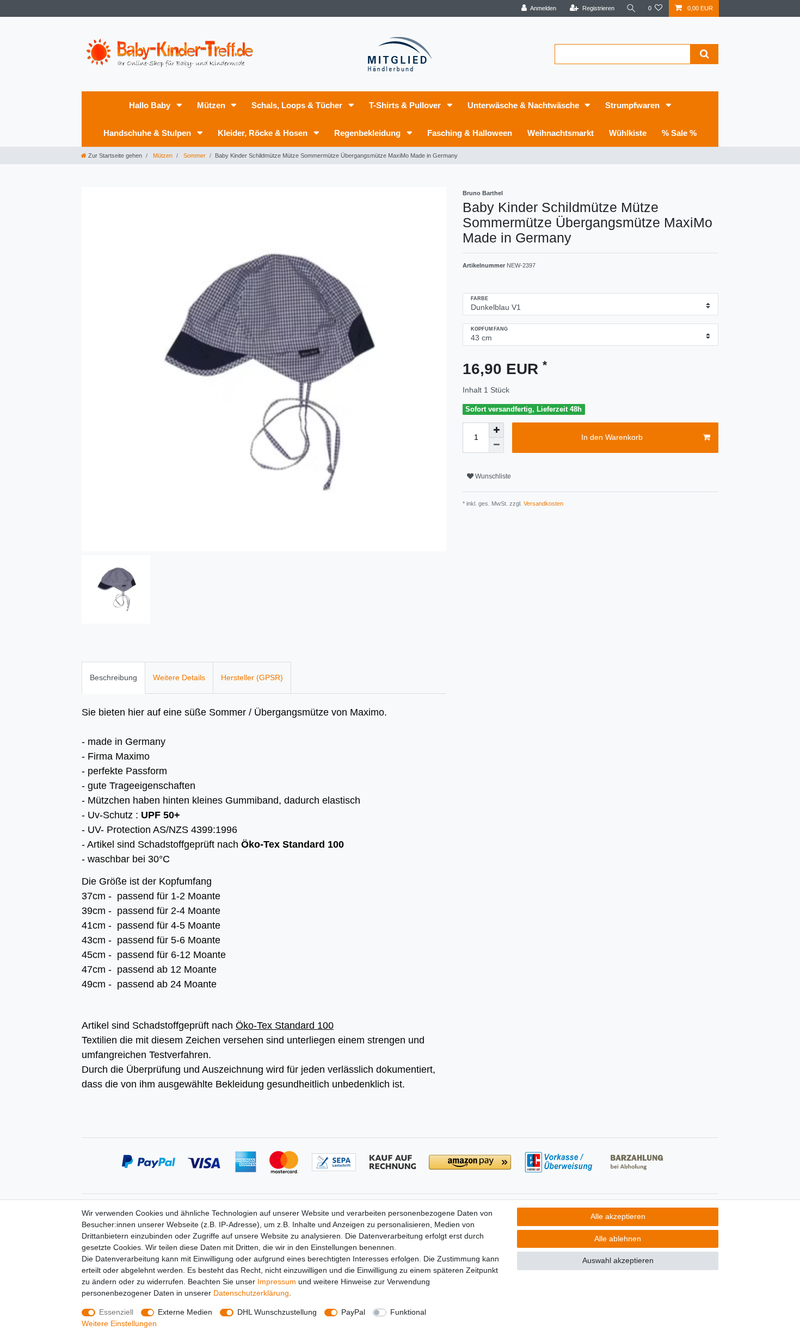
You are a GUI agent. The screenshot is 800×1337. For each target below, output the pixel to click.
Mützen (212, 105)
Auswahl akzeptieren (618, 1260)
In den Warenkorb (612, 437)
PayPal (353, 1312)
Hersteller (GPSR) (252, 677)
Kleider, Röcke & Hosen (264, 133)
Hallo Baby (151, 105)
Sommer (194, 155)
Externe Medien (185, 1312)
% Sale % (679, 133)
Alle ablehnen (617, 1238)
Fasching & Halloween (469, 133)
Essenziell (116, 1312)
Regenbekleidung (368, 133)
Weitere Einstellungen (119, 1323)
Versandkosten (542, 503)
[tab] (113, 678)
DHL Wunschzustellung (277, 1312)
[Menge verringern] (496, 445)
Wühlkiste (628, 133)
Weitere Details (179, 677)
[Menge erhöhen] (496, 430)
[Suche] (631, 8)
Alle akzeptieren (617, 1216)
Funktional (408, 1312)
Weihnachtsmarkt (560, 133)
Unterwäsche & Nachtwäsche (524, 105)
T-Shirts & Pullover (406, 105)
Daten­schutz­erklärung (251, 1293)
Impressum (276, 1281)
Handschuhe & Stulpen (148, 133)
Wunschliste (492, 476)
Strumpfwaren (633, 105)
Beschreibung (113, 677)
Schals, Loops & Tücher (297, 105)
